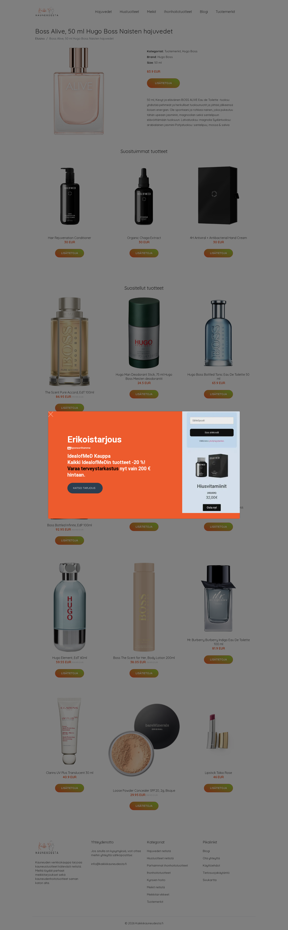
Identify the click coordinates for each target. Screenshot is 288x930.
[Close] (50, 414)
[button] (85, 488)
